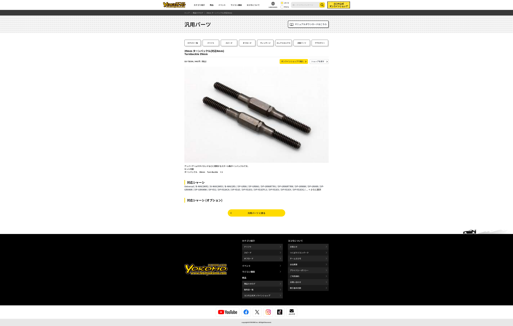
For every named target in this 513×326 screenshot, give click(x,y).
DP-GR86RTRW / (286, 186)
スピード (229, 43)
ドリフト (210, 43)
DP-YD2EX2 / (299, 189)
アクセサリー (320, 43)
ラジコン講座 (236, 5)
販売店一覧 (248, 289)
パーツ (286, 3)
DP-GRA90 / (314, 186)
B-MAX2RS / (231, 186)
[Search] (322, 5)
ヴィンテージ (265, 43)
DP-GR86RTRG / (269, 186)
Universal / (189, 186)
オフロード (247, 43)
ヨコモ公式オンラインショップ (257, 295)
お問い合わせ (295, 282)
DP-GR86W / (301, 186)
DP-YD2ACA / (224, 189)
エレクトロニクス (283, 43)
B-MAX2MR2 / (203, 186)
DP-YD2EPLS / (261, 189)
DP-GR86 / (243, 186)
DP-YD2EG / (248, 189)
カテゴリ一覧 (192, 43)
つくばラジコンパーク (299, 252)
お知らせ (293, 246)
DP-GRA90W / (201, 189)
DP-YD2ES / (274, 189)
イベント (222, 5)
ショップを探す (317, 61)
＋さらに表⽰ (314, 189)
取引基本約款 (295, 288)
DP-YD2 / (213, 189)
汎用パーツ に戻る (256, 213)
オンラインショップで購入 (292, 61)
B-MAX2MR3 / (217, 186)
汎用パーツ (301, 43)
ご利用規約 (294, 276)
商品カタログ (249, 283)
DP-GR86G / (254, 186)
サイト (286, 7)
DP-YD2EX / (286, 189)
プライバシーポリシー (299, 270)
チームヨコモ (295, 258)
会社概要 (293, 264)
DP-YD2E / (236, 189)
